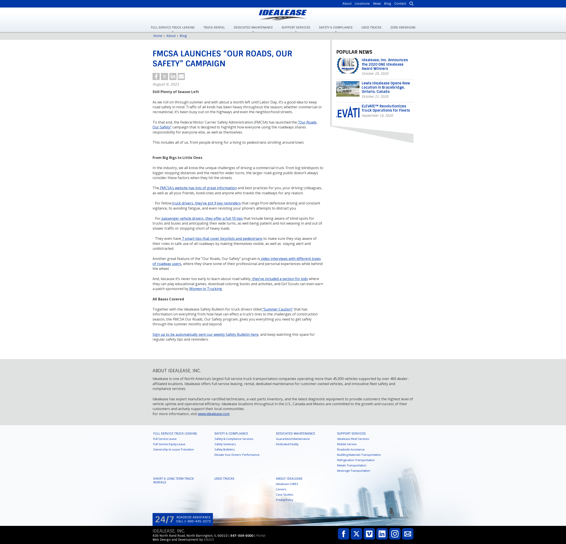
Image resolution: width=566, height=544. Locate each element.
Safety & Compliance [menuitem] (336, 27)
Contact (400, 4)
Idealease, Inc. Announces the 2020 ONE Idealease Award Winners (385, 64)
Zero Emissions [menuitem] (402, 27)
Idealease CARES (287, 484)
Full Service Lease (165, 439)
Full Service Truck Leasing (175, 433)
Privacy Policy (284, 500)
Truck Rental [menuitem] (214, 27)
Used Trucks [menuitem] (371, 27)
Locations (362, 4)
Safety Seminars (225, 444)
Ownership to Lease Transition (173, 449)
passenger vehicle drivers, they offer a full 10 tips (202, 218)
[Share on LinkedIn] (172, 76)
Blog (387, 4)
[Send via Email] (181, 76)
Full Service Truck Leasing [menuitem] (173, 27)
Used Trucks (224, 479)
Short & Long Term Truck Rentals (173, 481)
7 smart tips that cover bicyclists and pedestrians (221, 238)
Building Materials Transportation (359, 455)
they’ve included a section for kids (279, 278)
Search (410, 4)
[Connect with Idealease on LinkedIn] (382, 534)
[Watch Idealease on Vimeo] (369, 534)
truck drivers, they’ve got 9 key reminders (206, 203)
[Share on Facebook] (156, 76)
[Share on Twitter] (164, 76)
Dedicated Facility (287, 444)
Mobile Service (347, 444)
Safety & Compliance (231, 433)
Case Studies (284, 494)
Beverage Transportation (353, 471)
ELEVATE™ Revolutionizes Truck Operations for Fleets (386, 108)
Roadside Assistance (351, 449)
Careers (281, 489)
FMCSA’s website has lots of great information (198, 187)
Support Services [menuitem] (296, 27)
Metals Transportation (351, 465)
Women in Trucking (205, 288)
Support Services (351, 433)
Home (157, 36)
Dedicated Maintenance (295, 433)
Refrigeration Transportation (356, 460)
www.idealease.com (213, 413)
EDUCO (209, 540)
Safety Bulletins (224, 449)
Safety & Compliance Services (233, 439)
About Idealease (289, 479)
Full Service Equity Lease (169, 444)
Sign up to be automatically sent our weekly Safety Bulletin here (205, 334)
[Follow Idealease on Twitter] (356, 534)
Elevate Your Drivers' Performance (237, 455)
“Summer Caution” (277, 309)
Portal (261, 536)
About (347, 4)
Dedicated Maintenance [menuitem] (253, 27)
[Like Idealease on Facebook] (343, 534)
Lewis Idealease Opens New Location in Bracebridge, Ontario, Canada (386, 87)
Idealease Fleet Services (353, 439)
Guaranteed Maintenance (293, 439)
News (377, 4)
